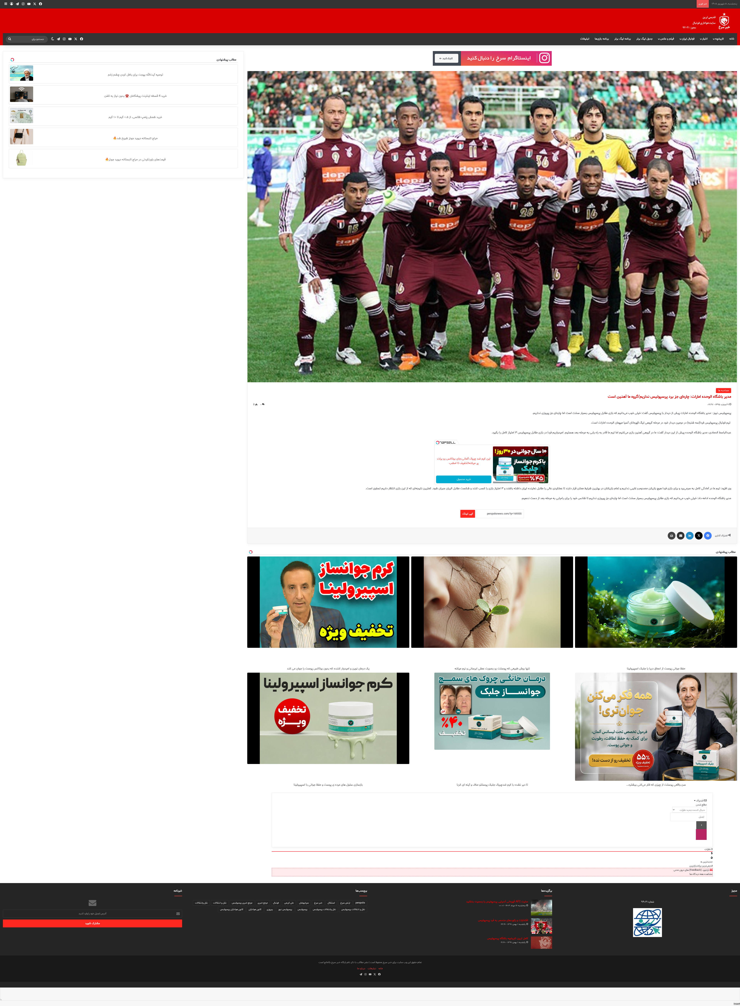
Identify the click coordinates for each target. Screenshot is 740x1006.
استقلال (331, 903)
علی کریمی (289, 903)
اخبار (704, 39)
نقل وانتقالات (201, 903)
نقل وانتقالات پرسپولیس (324, 909)
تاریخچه (719, 39)
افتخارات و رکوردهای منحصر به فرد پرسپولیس (503, 920)
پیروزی (270, 909)
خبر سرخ (318, 903)
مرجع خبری (263, 903)
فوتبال (276, 903)
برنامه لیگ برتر (622, 39)
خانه (731, 39)
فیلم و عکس (667, 39)
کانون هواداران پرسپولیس (231, 909)
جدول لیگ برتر (644, 39)
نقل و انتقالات (219, 903)
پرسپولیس (302, 909)
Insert (737, 1004)
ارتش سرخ (345, 903)
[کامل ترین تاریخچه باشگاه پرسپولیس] (541, 942)
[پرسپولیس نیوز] (709, 20)
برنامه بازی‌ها (602, 39)
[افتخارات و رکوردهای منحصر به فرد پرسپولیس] (541, 926)
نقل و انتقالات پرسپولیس (353, 909)
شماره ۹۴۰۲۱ (647, 902)
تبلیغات (584, 39)
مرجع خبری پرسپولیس (242, 903)
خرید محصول (464, 479)
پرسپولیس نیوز (285, 909)
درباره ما (361, 968)
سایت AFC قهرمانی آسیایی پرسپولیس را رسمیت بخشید (497, 901)
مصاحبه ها (723, 390)
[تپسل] (438, 443)
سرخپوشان (304, 903)
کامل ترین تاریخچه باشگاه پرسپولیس (507, 938)
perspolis (360, 903)
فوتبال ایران (688, 39)
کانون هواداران (255, 909)
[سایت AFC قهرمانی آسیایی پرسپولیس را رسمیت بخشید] (541, 908)
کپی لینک (467, 514)
